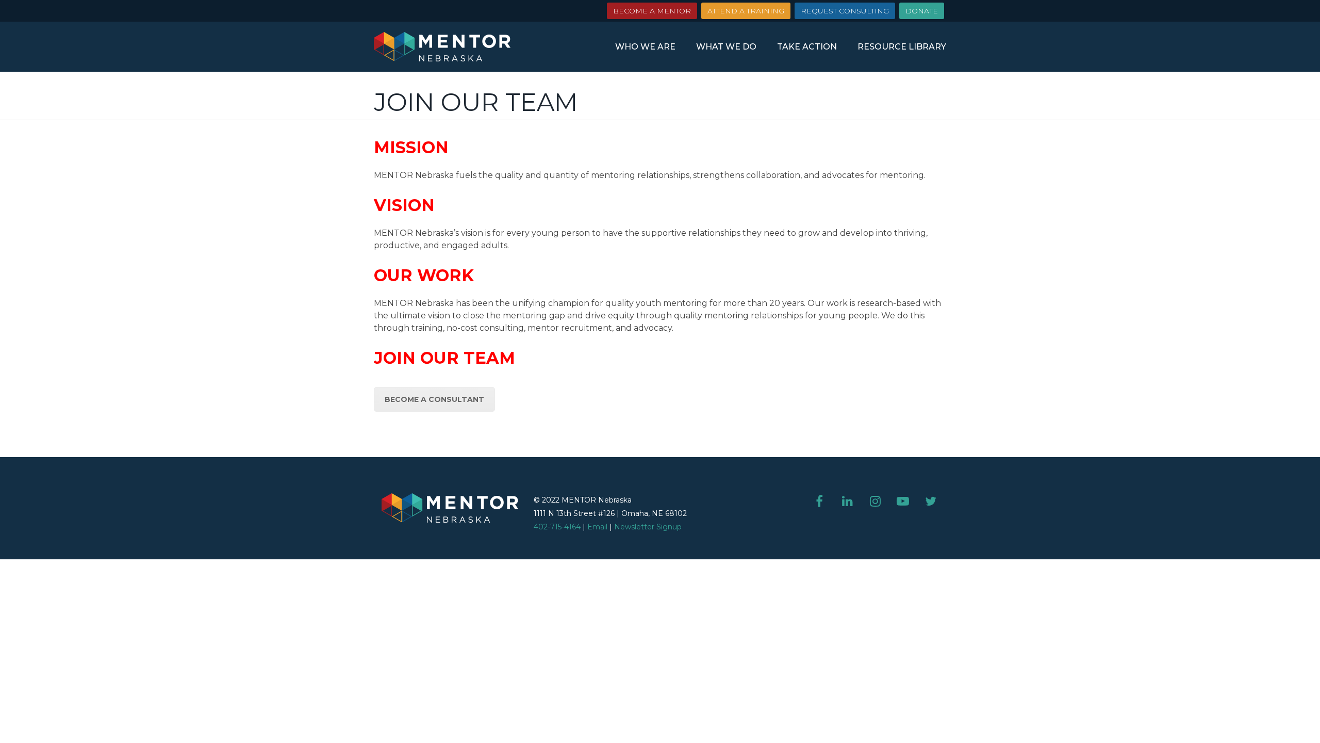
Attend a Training (745, 10)
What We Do (726, 47)
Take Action (807, 47)
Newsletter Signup (648, 526)
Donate (921, 10)
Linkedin (847, 501)
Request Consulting (845, 10)
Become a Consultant (434, 399)
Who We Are (645, 47)
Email (597, 526)
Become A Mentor (652, 10)
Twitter (930, 501)
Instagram (875, 501)
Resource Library (901, 47)
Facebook (819, 501)
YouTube (903, 501)
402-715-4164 (557, 526)
